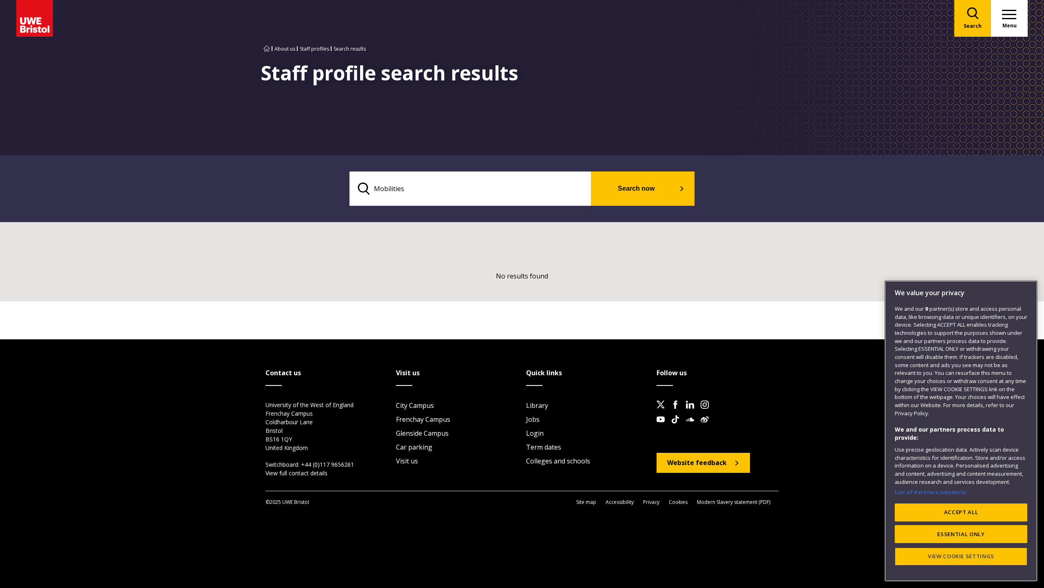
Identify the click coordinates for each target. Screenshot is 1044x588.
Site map (586, 502)
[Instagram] (707, 411)
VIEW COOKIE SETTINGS (961, 556)
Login (535, 433)
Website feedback (697, 462)
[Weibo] (707, 425)
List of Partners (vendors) (930, 491)
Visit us (407, 461)
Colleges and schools (558, 461)
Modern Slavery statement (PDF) (733, 502)
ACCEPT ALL (961, 512)
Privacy (651, 502)
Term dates (543, 447)
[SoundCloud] (692, 425)
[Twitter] (663, 411)
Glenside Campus (422, 433)
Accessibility (620, 502)
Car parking (414, 447)
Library (537, 405)
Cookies (678, 502)
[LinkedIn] (692, 411)
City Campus (415, 405)
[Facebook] (677, 411)
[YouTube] (663, 425)
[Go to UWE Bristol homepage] (266, 48)
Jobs (533, 419)
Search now (636, 188)
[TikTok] (677, 425)
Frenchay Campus (423, 419)
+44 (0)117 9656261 (327, 464)
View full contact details (296, 473)
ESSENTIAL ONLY (960, 534)
